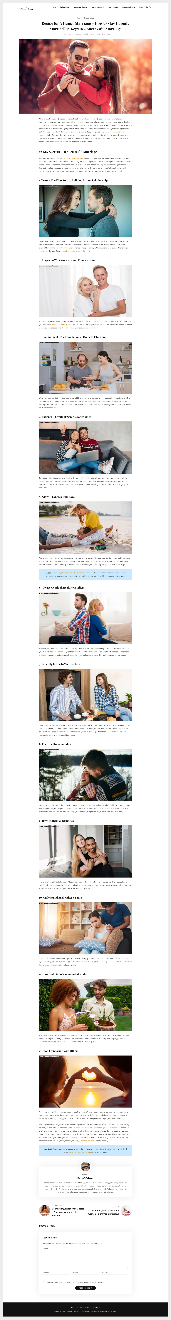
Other (141, 7)
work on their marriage (73, 158)
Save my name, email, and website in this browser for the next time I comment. (75, 1282)
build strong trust (63, 248)
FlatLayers (113, 1311)
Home (54, 7)
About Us (74, 1308)
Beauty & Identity (128, 7)
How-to (79, 18)
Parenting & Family (98, 7)
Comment (48, 1249)
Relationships (64, 7)
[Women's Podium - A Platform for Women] (26, 13)
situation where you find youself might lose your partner (96, 1128)
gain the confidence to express (95, 401)
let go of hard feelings (85, 1141)
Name (46, 1273)
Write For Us (84, 1308)
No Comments (95, 34)
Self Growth (113, 7)
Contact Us (96, 1308)
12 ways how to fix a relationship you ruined (73, 573)
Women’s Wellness (80, 7)
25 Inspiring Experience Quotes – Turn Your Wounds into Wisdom (68, 1212)
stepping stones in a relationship (76, 251)
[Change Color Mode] (147, 7)
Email (75, 1273)
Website (104, 1273)
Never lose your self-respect (80, 1152)
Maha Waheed (69, 34)
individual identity (59, 324)
